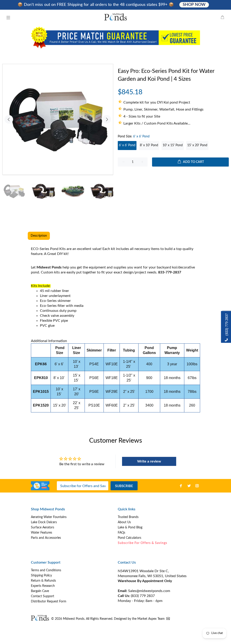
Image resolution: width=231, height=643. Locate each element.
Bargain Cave (40, 591)
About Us (124, 522)
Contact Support (42, 596)
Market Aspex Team (151, 618)
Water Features (41, 532)
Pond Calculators (129, 537)
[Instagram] (197, 486)
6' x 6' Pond (127, 145)
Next (106, 119)
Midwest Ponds (73, 618)
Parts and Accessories (46, 537)
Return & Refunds (43, 580)
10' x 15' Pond (173, 145)
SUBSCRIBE (124, 486)
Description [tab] (39, 235)
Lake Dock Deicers (44, 522)
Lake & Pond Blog (130, 527)
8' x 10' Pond (149, 145)
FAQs (121, 532)
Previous (9, 119)
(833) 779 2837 (143, 596)
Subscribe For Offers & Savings (142, 543)
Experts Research (43, 585)
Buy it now (173, 176)
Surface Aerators (42, 527)
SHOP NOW (194, 5)
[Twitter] (189, 486)
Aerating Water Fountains (49, 517)
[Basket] (222, 17)
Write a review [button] (149, 461)
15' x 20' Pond (197, 145)
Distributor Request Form (48, 601)
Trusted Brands (128, 517)
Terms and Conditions (46, 570)
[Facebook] (181, 486)
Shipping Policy (41, 575)
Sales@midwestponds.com (148, 591)
